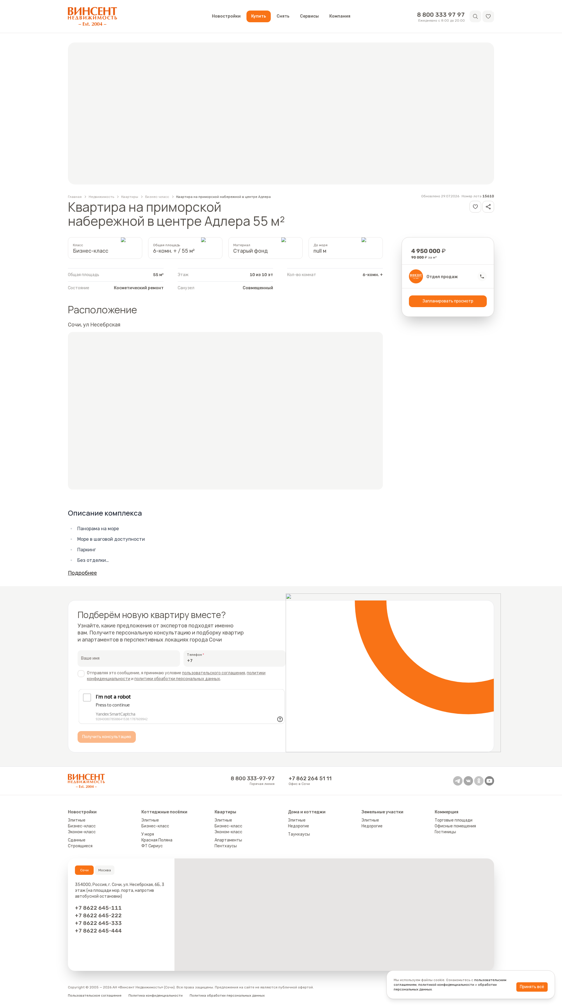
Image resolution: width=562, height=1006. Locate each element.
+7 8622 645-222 (98, 915)
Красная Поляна (156, 840)
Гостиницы (445, 831)
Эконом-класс (82, 831)
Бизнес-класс (157, 197)
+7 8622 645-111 (98, 908)
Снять (283, 16)
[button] (488, 16)
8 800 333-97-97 (253, 778)
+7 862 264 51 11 (310, 778)
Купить (258, 16)
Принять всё (532, 986)
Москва (104, 870)
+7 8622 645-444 (98, 931)
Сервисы (309, 16)
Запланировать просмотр (448, 301)
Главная (75, 197)
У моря (147, 834)
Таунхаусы (299, 834)
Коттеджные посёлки (164, 812)
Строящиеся (80, 846)
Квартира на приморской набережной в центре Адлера (223, 197)
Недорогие (298, 826)
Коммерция (446, 812)
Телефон (194, 655)
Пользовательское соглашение (94, 995)
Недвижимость (101, 197)
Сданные (76, 840)
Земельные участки (382, 812)
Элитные (76, 820)
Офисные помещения (455, 826)
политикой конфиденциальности (446, 985)
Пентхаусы (226, 846)
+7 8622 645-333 (98, 923)
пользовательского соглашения (213, 672)
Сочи (84, 870)
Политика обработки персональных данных (227, 995)
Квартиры (129, 197)
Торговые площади (453, 820)
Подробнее (82, 573)
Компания (339, 16)
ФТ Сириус (152, 846)
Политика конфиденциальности (155, 995)
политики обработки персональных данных (177, 678)
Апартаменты (228, 840)
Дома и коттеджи (306, 812)
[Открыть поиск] (475, 16)
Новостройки (226, 16)
